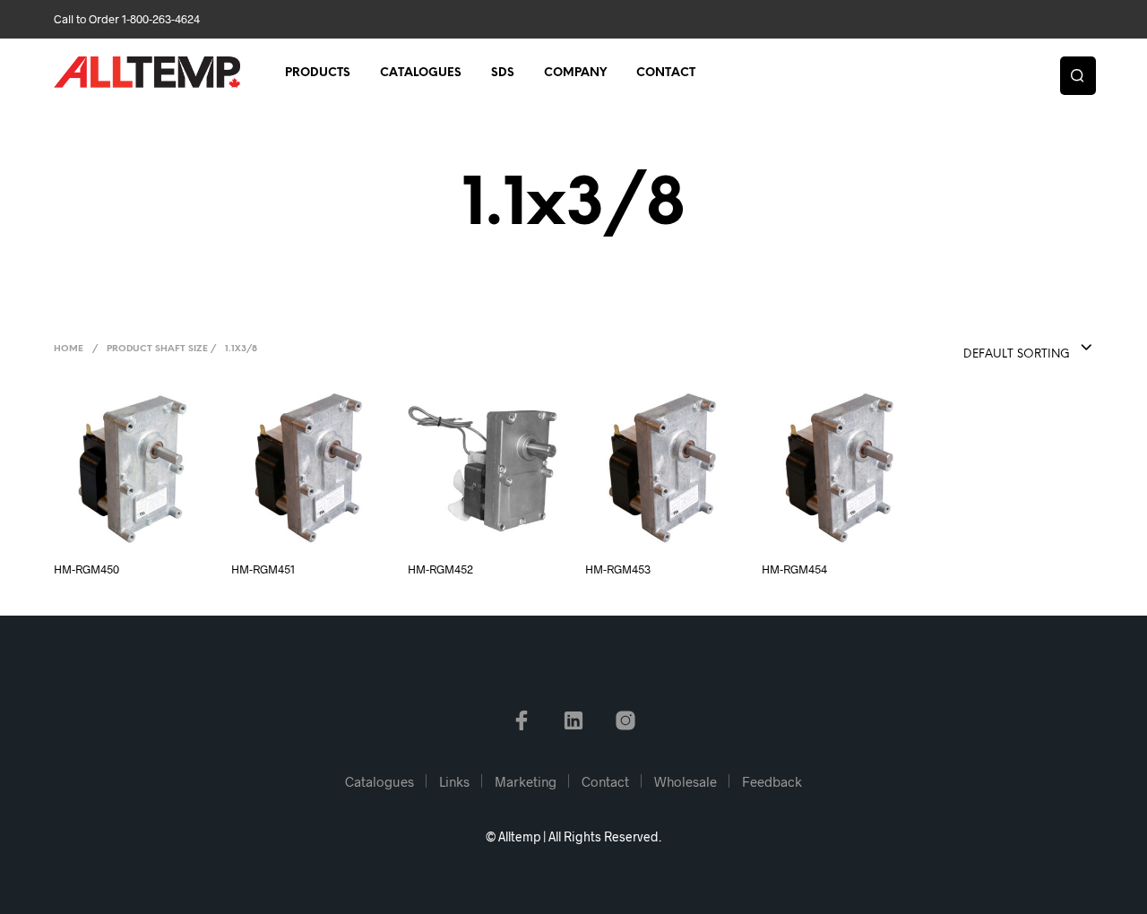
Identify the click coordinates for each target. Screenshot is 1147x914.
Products (317, 73)
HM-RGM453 (618, 569)
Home (68, 349)
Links (454, 781)
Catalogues (420, 73)
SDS (502, 73)
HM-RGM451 (263, 569)
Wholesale (685, 781)
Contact (665, 73)
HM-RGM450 (86, 569)
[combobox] (992, 348)
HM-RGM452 (440, 569)
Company (575, 73)
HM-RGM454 (794, 569)
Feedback (772, 781)
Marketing (525, 781)
